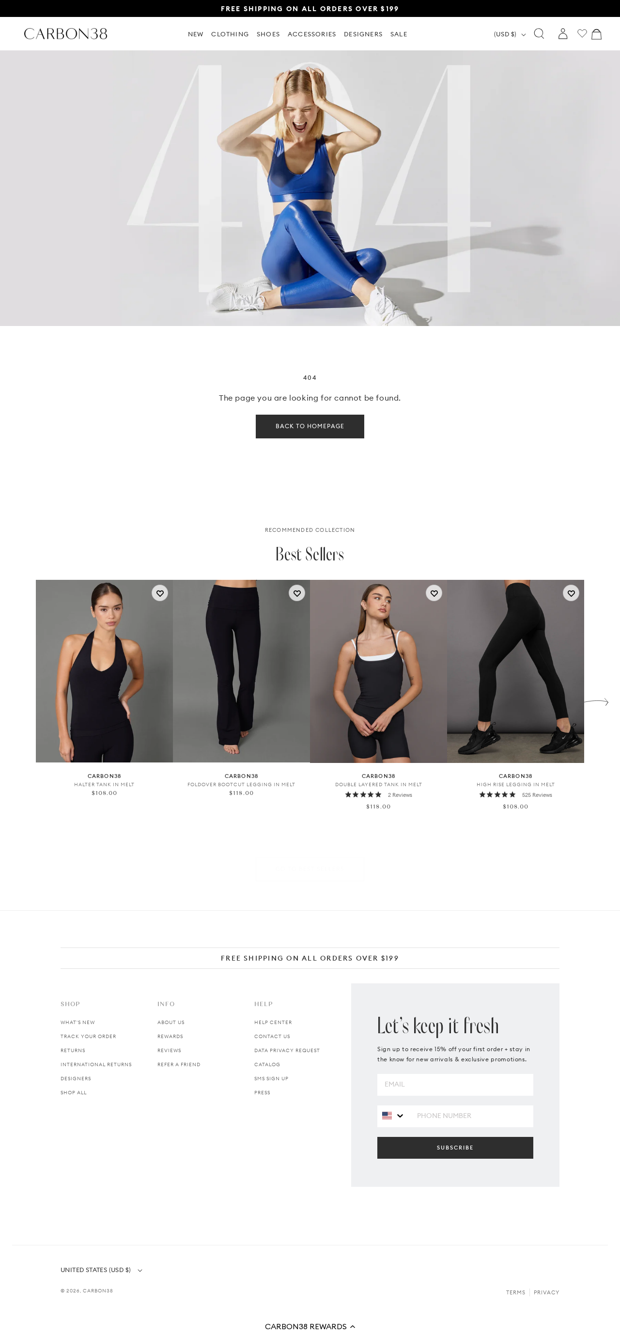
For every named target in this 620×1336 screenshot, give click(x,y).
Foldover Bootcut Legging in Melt (241, 784)
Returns (73, 1050)
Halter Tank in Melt (104, 784)
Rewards (170, 1036)
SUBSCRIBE (455, 1147)
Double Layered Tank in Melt (378, 784)
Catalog (267, 1064)
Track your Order (88, 1036)
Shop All (74, 1092)
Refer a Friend (179, 1064)
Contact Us (272, 1036)
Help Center (273, 1022)
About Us (171, 1022)
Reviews (169, 1050)
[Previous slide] (24, 699)
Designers (76, 1078)
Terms (516, 1292)
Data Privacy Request (287, 1050)
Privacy (546, 1292)
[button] (310, 1326)
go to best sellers (310, 868)
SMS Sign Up (271, 1078)
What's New (78, 1022)
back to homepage (310, 426)
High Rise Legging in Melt (516, 784)
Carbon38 (98, 1291)
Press (262, 1092)
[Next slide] (596, 699)
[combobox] (393, 1115)
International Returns (96, 1064)
